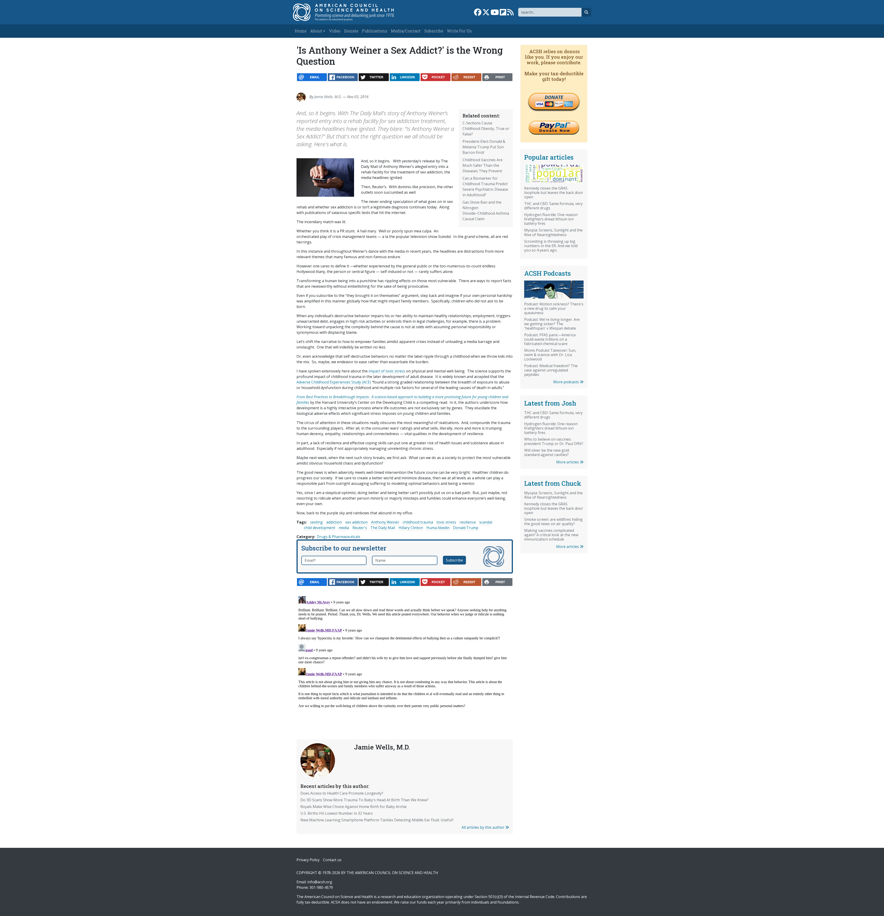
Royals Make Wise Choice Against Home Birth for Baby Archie (353, 806)
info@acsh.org (319, 881)
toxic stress (446, 522)
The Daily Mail (382, 527)
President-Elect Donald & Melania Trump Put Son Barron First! (483, 147)
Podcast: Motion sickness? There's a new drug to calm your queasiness (553, 308)
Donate (351, 31)
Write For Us (459, 31)
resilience (467, 522)
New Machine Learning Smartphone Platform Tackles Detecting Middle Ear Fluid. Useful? (377, 819)
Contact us (332, 859)
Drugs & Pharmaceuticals (338, 536)
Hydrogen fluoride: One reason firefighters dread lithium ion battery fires (551, 219)
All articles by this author (483, 827)
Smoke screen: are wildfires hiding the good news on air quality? (553, 521)
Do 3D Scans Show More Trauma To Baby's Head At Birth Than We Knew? (364, 799)
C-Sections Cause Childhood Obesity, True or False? (485, 128)
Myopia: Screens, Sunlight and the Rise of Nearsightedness (553, 232)
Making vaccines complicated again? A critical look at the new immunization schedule (551, 535)
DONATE (554, 97)
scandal (485, 522)
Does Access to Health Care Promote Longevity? (341, 793)
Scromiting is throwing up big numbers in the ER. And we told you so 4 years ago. (551, 246)
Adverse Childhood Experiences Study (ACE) (334, 382)
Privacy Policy (308, 859)
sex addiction (356, 522)
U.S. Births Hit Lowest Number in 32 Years (336, 813)
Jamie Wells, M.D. (328, 96)
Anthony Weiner (385, 522)
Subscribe (433, 31)
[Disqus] (405, 651)
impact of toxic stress (387, 371)
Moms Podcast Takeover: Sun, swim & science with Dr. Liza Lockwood (550, 355)
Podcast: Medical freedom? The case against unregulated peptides (551, 370)
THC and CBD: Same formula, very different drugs (553, 206)
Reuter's (359, 527)
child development (319, 527)
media (344, 527)
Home (300, 31)
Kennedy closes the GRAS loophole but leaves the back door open (553, 192)
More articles (568, 462)
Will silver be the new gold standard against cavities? (546, 452)
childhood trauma (418, 522)
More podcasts (566, 381)
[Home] (348, 12)
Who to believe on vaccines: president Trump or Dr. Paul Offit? (553, 441)
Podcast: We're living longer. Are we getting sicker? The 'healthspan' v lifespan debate (552, 324)
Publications (374, 31)
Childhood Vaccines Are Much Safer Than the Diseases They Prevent (482, 165)
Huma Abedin (438, 527)
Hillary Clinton (410, 527)
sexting (316, 522)
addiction (334, 522)
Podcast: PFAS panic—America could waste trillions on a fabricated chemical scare (550, 339)
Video (334, 31)
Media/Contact (406, 31)
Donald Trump (465, 527)
